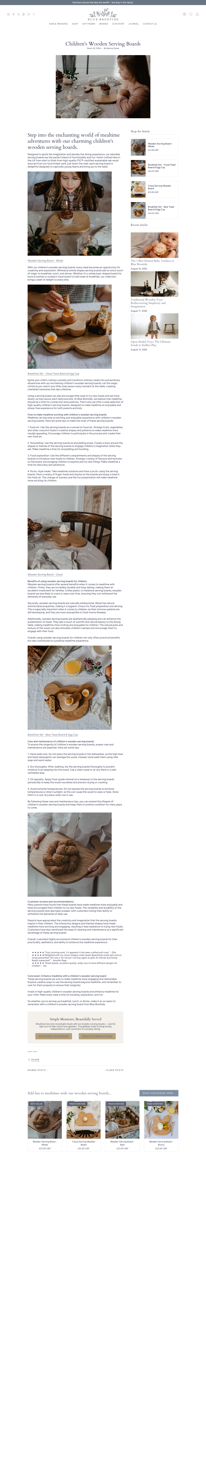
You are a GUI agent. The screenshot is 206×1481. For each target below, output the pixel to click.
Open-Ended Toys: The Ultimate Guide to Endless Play (151, 343)
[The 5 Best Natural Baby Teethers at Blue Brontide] (154, 245)
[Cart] (197, 14)
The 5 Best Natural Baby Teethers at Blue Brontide (152, 262)
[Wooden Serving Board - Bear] (122, 1119)
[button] (58, 24)
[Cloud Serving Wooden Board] (84, 1119)
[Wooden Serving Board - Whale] (45, 1119)
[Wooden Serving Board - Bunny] (161, 1119)
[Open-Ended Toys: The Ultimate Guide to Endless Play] (154, 326)
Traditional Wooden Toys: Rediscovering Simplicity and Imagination (148, 303)
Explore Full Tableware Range (97, 1036)
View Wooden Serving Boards (54, 1036)
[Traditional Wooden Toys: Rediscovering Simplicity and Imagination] (154, 284)
